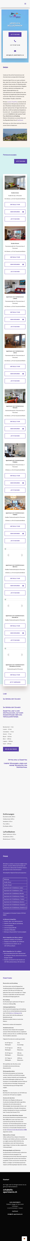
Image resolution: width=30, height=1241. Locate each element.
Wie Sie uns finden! (11, 749)
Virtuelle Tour (15, 204)
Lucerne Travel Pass (12, 101)
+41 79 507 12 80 (15, 45)
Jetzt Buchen (20, 161)
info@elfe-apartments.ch (15, 55)
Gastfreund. (20, 120)
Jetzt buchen (15, 34)
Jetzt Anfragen (15, 682)
